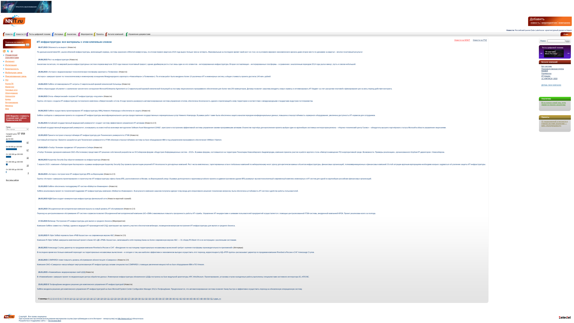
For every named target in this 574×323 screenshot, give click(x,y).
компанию (564, 22)
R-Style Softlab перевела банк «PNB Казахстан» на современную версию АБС (76, 235)
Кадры (8, 99)
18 (98, 299)
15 (88, 299)
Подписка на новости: (14, 42)
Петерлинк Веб (54, 321)
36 (160, 299)
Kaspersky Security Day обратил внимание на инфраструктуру (69, 160)
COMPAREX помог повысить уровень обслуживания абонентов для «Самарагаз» (77, 260)
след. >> (217, 299)
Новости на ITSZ (480, 40)
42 (181, 299)
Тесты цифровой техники (39, 34)
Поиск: (543, 41)
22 (112, 299)
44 (188, 299)
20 (105, 299)
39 (170, 299)
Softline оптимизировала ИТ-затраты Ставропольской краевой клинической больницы (79, 84)
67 (28, 150)
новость (535, 22)
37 (163, 299)
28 (133, 299)
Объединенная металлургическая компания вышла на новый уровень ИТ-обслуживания (80, 209)
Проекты (100, 34)
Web (7, 109)
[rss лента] (5, 51)
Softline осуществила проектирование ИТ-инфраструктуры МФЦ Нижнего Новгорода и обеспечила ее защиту (89, 111)
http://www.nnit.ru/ (125, 319)
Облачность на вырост (52, 47)
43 (184, 299)
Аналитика (71, 34)
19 (102, 299)
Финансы (9, 106)
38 (167, 299)
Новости (9, 34)
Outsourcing (10, 96)
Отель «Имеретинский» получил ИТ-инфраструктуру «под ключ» (70, 96)
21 (108, 299)
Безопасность (12, 69)
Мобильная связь (13, 72)
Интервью (59, 34)
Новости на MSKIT (462, 40)
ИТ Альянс (545, 76)
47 (198, 299)
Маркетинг (9, 87)
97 (28, 143)
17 (95, 299)
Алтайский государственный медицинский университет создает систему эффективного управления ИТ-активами (91, 123)
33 (150, 299)
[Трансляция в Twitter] (9, 51)
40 (174, 299)
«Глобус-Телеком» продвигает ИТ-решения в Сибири (65, 147)
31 (143, 299)
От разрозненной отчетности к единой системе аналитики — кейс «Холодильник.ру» (554, 123)
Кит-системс (546, 66)
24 (119, 299)
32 (28, 158)
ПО (6, 80)
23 (115, 299)
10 (28, 165)
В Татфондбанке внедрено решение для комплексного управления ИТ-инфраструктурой (81, 284)
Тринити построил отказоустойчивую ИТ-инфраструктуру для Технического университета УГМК (84, 135)
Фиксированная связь (15, 76)
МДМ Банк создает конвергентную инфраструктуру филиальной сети (72, 199)
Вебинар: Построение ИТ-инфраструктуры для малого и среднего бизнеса (75, 221)
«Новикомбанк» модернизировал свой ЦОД (61, 272)
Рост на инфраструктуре (53, 60)
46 (194, 299)
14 (84, 299)
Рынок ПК (9, 84)
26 (126, 299)
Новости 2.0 (21, 34)
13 (81, 299)
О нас (566, 34)
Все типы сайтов (12, 180)
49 (205, 299)
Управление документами (139, 34)
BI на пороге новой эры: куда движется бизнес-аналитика (553, 104)
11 (74, 299)
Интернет (9, 61)
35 (157, 299)
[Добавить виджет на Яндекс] (12, 51)
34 (153, 299)
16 (91, 299)
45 (191, 299)
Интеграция (11, 65)
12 (78, 299)
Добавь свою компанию (551, 85)
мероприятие (549, 22)
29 (136, 299)
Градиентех (546, 73)
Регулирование (11, 102)
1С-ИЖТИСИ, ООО (549, 79)
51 (212, 299)
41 (177, 299)
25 (122, 299)
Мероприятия (87, 34)
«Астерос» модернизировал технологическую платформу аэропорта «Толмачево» (78, 72)
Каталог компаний (115, 34)
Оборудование (11, 93)
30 (139, 299)
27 (129, 299)
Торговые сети (11, 90)
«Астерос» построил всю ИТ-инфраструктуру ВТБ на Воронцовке (70, 174)
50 (208, 299)
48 (201, 299)
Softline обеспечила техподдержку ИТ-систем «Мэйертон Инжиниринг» (73, 186)
